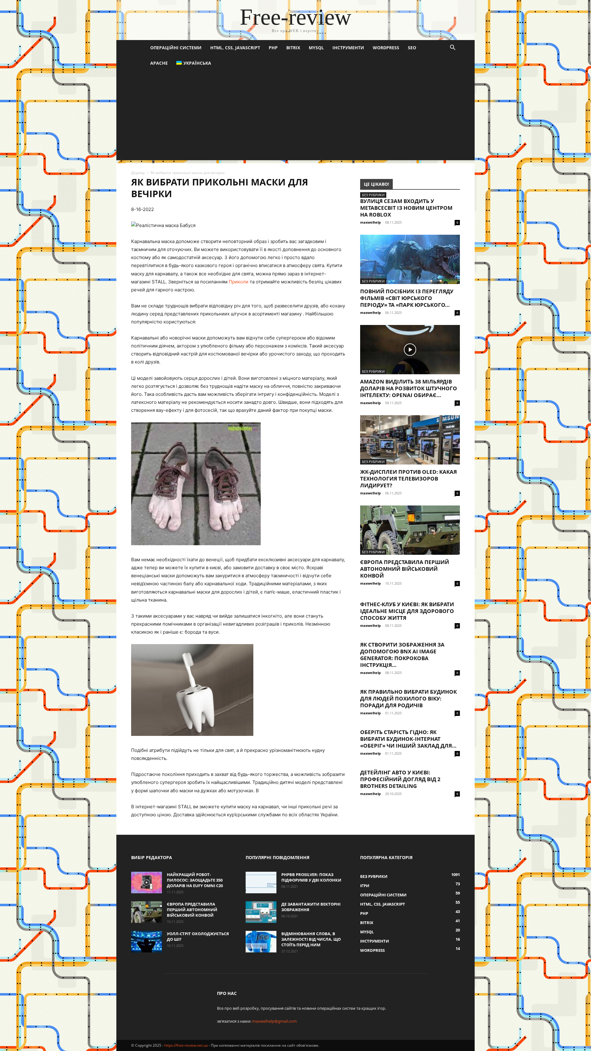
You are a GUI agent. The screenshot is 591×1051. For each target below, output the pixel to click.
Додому (138, 172)
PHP (273, 48)
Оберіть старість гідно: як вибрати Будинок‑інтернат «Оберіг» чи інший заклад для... (408, 738)
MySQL (316, 48)
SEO (412, 48)
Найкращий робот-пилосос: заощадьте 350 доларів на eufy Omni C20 (195, 880)
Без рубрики (373, 195)
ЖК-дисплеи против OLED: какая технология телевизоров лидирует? (408, 478)
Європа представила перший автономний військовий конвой (404, 568)
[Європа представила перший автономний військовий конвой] (410, 530)
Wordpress (386, 48)
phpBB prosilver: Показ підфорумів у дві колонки (311, 877)
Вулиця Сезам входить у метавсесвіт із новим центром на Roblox (406, 207)
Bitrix (293, 48)
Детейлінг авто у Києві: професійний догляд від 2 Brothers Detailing (400, 779)
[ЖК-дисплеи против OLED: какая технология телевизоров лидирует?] (410, 440)
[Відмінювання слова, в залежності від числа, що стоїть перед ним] (261, 941)
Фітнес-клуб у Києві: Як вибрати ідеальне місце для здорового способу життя (407, 611)
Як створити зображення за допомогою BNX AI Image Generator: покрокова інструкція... (402, 654)
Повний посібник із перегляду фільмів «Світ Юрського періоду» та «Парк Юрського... (406, 298)
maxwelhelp (370, 222)
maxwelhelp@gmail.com (274, 1021)
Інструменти (348, 48)
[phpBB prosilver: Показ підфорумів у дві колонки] (261, 882)
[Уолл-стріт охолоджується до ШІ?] (146, 941)
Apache (159, 63)
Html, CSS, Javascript (235, 48)
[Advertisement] (295, 117)
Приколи (238, 282)
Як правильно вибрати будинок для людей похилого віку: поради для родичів (408, 698)
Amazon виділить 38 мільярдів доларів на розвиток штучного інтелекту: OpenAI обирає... (408, 388)
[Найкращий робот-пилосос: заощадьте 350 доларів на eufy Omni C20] (146, 882)
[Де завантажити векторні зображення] (261, 912)
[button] (452, 48)
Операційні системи (176, 48)
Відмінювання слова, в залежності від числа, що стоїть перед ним (311, 939)
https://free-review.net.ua (186, 1045)
